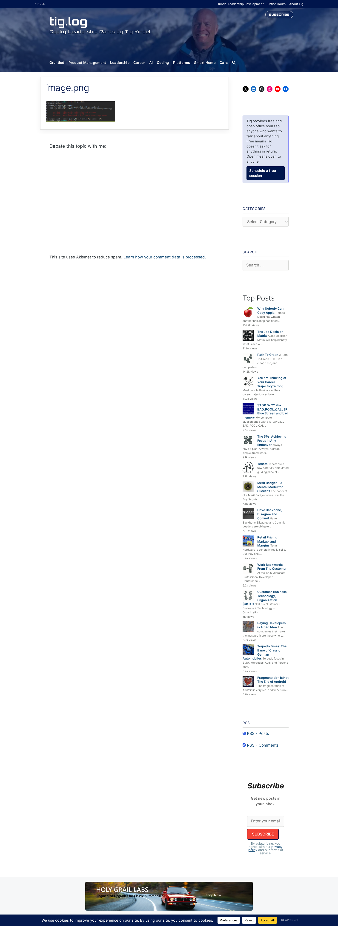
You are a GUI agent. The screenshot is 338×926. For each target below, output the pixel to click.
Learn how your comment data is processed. (164, 257)
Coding (163, 62)
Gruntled (56, 62)
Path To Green (267, 355)
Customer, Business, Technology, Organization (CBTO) (265, 598)
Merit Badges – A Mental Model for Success (270, 487)
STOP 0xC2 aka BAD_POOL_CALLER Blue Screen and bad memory (265, 411)
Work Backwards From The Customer (271, 567)
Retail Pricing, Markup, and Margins (267, 541)
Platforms (181, 62)
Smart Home (205, 62)
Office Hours (276, 4)
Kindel (40, 4)
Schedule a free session (262, 173)
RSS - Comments (262, 745)
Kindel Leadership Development (241, 4)
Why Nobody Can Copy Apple (270, 310)
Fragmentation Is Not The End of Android (273, 680)
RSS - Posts (257, 733)
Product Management (87, 62)
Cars (224, 62)
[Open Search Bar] (236, 63)
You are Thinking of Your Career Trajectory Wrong (271, 382)
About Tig (296, 4)
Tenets (262, 464)
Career (139, 62)
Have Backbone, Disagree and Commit (269, 514)
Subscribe (279, 14)
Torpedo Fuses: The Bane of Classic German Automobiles (264, 652)
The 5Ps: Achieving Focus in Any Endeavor (271, 440)
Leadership (119, 62)
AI (151, 62)
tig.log (68, 21)
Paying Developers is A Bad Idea (271, 625)
